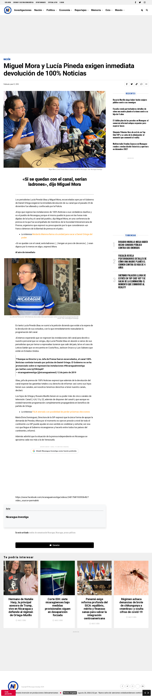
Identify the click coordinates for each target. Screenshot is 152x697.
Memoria (96, 10)
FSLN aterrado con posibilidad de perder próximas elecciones (61, 412)
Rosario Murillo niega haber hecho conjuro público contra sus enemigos (130, 101)
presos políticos (70, 532)
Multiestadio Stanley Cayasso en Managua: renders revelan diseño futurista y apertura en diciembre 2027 (130, 146)
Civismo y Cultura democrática (23, 2)
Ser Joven (8, 2)
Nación (38, 10)
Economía (64, 10)
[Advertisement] (76, 34)
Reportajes (81, 10)
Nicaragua (59, 532)
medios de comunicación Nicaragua (42, 532)
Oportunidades (41, 2)
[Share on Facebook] (127, 84)
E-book (62, 2)
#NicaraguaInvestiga (74, 365)
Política (51, 10)
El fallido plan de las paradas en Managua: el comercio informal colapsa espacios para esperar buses (130, 123)
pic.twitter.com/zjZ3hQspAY (30, 369)
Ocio (107, 10)
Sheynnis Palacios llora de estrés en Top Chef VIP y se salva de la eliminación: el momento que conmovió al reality (129, 135)
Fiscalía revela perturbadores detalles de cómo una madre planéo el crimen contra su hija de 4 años (130, 111)
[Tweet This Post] (132, 84)
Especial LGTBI (52, 2)
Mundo (119, 10)
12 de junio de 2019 (66, 372)
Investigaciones (22, 10)
